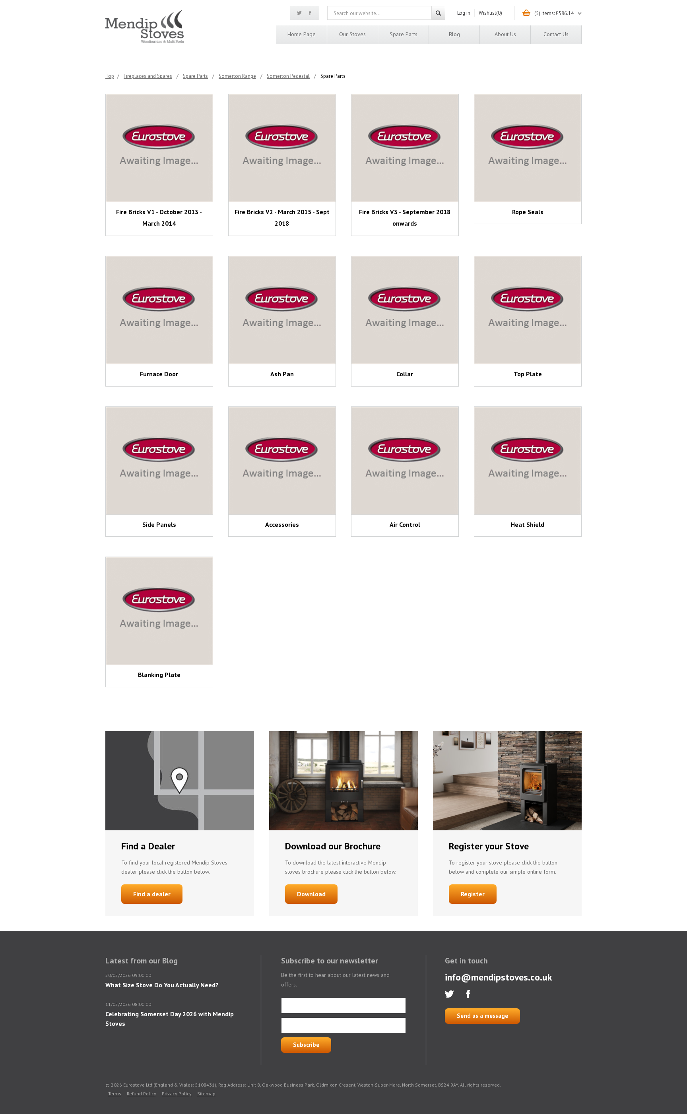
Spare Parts (403, 34)
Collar (404, 374)
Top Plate (528, 374)
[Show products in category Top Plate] (527, 310)
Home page (301, 34)
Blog (454, 34)
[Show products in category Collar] (404, 310)
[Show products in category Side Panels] (159, 460)
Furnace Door (159, 374)
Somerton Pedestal (288, 76)
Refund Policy (141, 1094)
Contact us (556, 34)
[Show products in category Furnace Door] (159, 310)
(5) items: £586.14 (554, 13)
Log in (463, 13)
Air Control (405, 524)
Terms (114, 1094)
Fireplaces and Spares (148, 76)
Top (109, 76)
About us (505, 34)
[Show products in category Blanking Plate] (159, 611)
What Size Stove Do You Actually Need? (162, 985)
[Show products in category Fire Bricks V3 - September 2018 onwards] (404, 148)
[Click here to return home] (144, 41)
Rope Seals (527, 212)
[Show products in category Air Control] (404, 460)
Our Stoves (352, 34)
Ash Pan (282, 374)
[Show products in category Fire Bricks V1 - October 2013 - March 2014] (159, 148)
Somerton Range (237, 76)
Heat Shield (527, 524)
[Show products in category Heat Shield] (527, 460)
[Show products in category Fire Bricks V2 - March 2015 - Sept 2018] (282, 148)
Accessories (282, 524)
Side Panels (159, 524)
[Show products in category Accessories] (282, 460)
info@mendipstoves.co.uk (498, 977)
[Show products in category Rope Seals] (527, 148)
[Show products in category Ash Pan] (282, 310)
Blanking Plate (159, 675)
